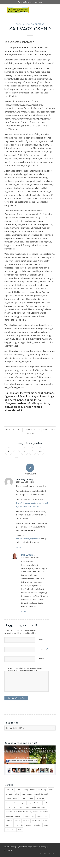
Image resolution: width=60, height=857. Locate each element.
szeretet (9, 821)
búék (51, 789)
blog (26, 789)
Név (41, 639)
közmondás (17, 807)
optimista (9, 816)
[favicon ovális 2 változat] (24, 10)
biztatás (19, 789)
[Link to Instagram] (32, 451)
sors (46, 816)
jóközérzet (40, 798)
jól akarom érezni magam (15, 803)
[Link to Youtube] (40, 451)
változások (37, 825)
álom (7, 829)
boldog (32, 789)
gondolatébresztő (41, 794)
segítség (40, 816)
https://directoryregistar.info (28, 538)
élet (13, 829)
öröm (20, 829)
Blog (18, 24)
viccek (28, 825)
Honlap (41, 658)
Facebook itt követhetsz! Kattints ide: (23, 761)
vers (16, 825)
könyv (8, 807)
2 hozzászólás (32, 430)
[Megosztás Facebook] (8, 451)
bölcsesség (42, 789)
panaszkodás (29, 816)
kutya (30, 803)
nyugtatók (44, 812)
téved (45, 821)
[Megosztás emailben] (24, 451)
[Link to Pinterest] (49, 853)
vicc (22, 825)
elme (17, 794)
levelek (27, 807)
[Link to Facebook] (41, 853)
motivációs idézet (38, 807)
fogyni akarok (27, 794)
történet (9, 825)
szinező (17, 821)
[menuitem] (54, 10)
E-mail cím (43, 649)
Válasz (18, 547)
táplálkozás (36, 821)
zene (46, 825)
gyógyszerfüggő (11, 798)
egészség (9, 794)
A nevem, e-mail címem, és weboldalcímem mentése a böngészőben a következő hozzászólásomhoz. (25, 670)
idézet (22, 798)
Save (17, 451)
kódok (46, 803)
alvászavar (9, 789)
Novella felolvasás (21, 812)
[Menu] (54, 10)
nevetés (9, 812)
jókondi (30, 798)
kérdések (37, 803)
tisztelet (26, 821)
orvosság (18, 816)
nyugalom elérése (33, 24)
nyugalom (34, 812)
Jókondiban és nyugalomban (30, 748)
